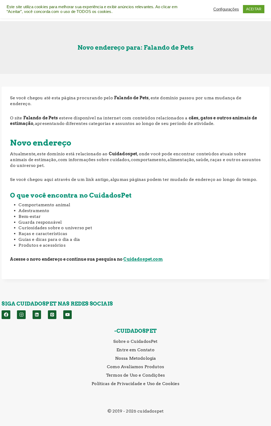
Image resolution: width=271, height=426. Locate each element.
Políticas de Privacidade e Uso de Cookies (135, 383)
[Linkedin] (37, 314)
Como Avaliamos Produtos (135, 366)
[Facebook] (6, 314)
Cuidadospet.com (142, 259)
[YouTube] (67, 314)
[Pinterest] (52, 314)
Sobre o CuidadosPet (135, 341)
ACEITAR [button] (253, 9)
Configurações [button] (226, 9)
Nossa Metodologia (135, 358)
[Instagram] (21, 314)
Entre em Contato (135, 349)
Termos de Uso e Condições (135, 375)
